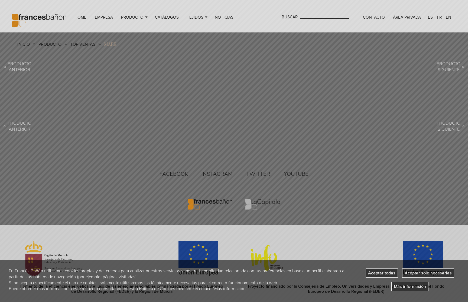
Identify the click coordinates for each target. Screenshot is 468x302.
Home (80, 17)
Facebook (174, 174)
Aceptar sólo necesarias (428, 273)
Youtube (296, 174)
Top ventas (82, 44)
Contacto (374, 17)
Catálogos (167, 17)
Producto (132, 17)
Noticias (224, 17)
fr (439, 17)
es (430, 17)
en (448, 17)
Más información (410, 286)
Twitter (258, 174)
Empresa (104, 17)
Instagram (217, 174)
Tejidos (195, 17)
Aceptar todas (381, 273)
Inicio (23, 44)
